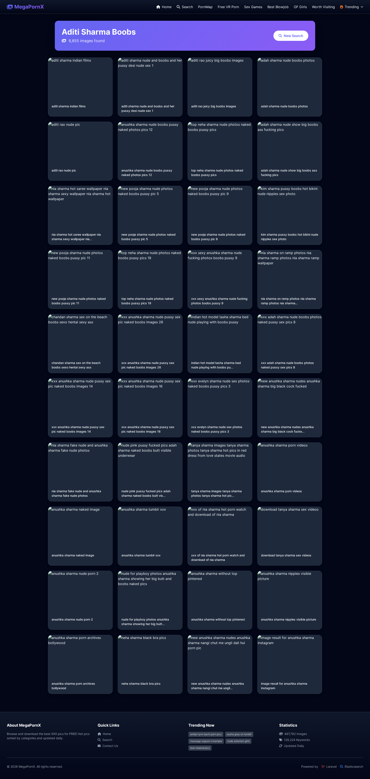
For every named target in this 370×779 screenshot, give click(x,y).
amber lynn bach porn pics (206, 734)
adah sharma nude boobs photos (284, 106)
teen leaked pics (200, 747)
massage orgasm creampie (206, 741)
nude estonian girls (238, 741)
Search (107, 740)
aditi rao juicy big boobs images (213, 106)
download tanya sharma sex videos (286, 555)
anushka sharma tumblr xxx (141, 555)
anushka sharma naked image (73, 555)
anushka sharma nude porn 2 (72, 619)
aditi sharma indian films (69, 106)
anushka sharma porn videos (281, 491)
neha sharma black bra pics (141, 683)
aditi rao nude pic (64, 170)
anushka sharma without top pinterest (218, 619)
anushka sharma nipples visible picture (288, 619)
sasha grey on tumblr (239, 734)
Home (107, 734)
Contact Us (110, 746)
